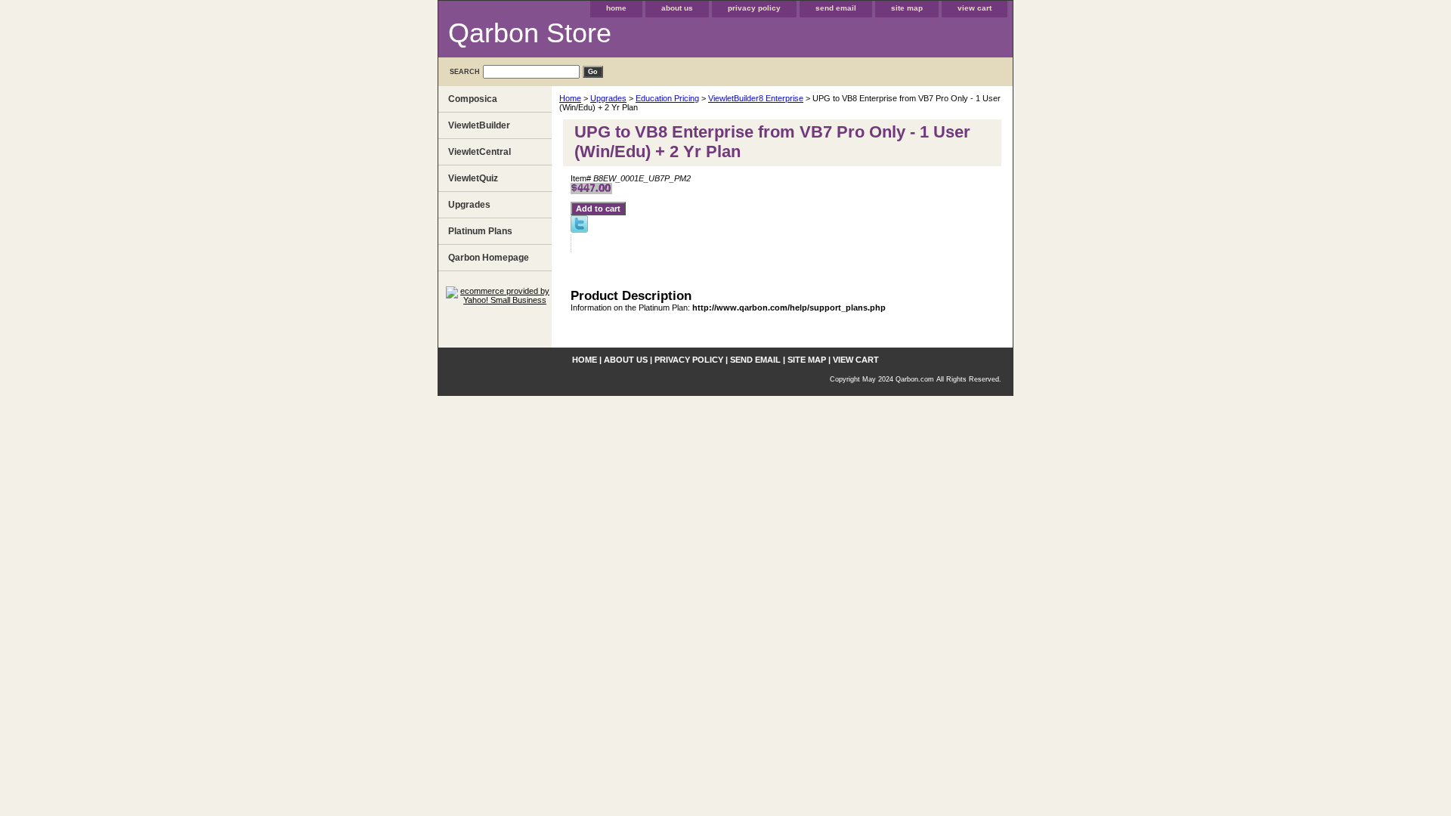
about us (677, 8)
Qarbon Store (529, 32)
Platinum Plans (480, 231)
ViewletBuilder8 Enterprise (755, 98)
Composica (472, 99)
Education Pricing (667, 98)
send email (835, 8)
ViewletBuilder (479, 125)
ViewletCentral (479, 152)
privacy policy (754, 8)
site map (907, 8)
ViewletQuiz (473, 178)
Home (570, 98)
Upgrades (608, 98)
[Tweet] (579, 229)
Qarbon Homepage (488, 257)
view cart (975, 8)
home (616, 8)
